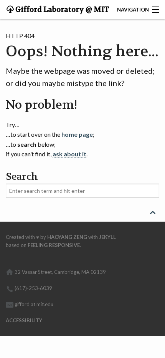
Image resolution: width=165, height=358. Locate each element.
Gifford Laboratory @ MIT (61, 9)
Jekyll (107, 237)
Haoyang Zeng (67, 237)
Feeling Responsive (54, 245)
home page (77, 134)
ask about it (69, 153)
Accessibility (24, 320)
